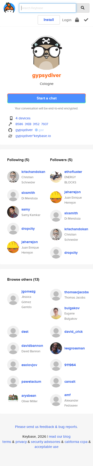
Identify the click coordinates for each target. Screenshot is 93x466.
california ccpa (76, 441)
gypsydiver (24, 129)
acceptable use (46, 446)
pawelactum (31, 381)
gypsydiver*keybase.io (33, 135)
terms (6, 441)
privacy (21, 441)
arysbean (28, 395)
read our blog (60, 436)
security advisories (45, 441)
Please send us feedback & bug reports (46, 426)
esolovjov (29, 365)
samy (25, 209)
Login (66, 19)
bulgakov (72, 308)
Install (49, 19)
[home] (9, 6)
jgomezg (28, 291)
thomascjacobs (76, 292)
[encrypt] (77, 20)
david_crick (73, 331)
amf (67, 394)
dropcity (28, 228)
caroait (69, 381)
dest (24, 331)
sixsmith (28, 192)
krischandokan (33, 171)
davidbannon (32, 345)
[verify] (86, 20)
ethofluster (73, 171)
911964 (70, 365)
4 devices (23, 118)
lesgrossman (74, 348)
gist (41, 130)
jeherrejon (29, 242)
